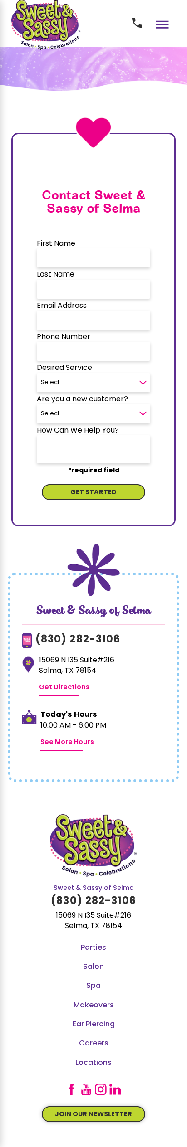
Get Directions (64, 687)
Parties (93, 948)
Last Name (55, 274)
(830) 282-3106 (78, 640)
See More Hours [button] (67, 742)
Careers (93, 1043)
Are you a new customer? (82, 399)
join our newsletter (93, 1114)
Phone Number (63, 337)
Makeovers (94, 1005)
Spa (93, 986)
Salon (93, 967)
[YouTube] (86, 1089)
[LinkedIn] (115, 1089)
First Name (56, 244)
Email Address (62, 306)
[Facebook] (72, 1089)
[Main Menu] (162, 24)
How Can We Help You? (78, 430)
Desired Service (64, 368)
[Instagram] (101, 1089)
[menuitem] (93, 947)
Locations (93, 1063)
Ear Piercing (94, 1024)
